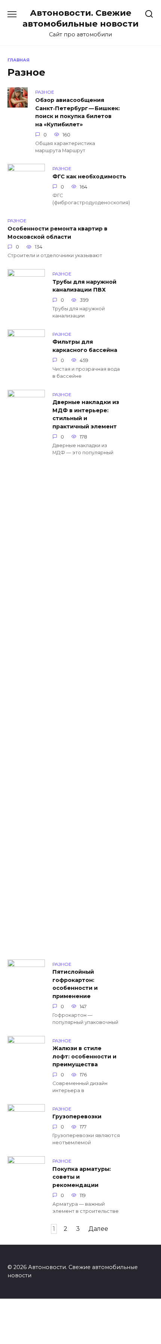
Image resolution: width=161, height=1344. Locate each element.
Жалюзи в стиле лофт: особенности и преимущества (84, 1056)
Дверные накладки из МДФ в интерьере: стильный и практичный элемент (85, 414)
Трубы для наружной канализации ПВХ (84, 285)
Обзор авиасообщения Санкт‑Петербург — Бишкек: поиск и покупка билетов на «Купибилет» (77, 112)
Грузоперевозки (76, 1117)
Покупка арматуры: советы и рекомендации (81, 1177)
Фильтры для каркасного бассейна (84, 346)
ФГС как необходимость (89, 176)
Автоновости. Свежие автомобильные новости (80, 18)
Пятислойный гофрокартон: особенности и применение (75, 984)
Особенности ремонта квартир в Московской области (57, 232)
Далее (98, 1228)
